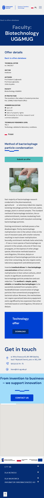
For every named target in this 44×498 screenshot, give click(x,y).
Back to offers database (9, 20)
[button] (38, 466)
